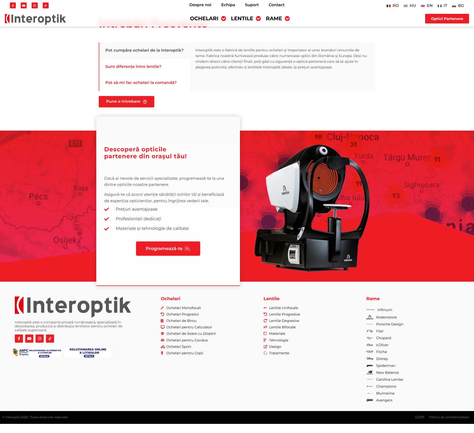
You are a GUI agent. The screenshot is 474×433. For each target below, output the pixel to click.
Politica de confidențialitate (449, 417)
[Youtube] (24, 5)
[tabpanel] (282, 58)
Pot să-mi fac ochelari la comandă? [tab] (141, 82)
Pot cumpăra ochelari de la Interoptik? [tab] (144, 50)
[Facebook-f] (13, 5)
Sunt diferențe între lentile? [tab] (133, 66)
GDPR (419, 417)
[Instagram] (35, 5)
